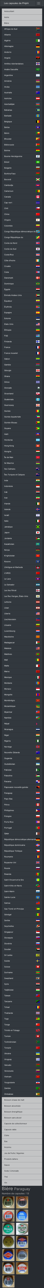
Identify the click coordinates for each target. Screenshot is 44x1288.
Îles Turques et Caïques (14, 474)
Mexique (8, 677)
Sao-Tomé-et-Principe (14, 909)
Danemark (8, 278)
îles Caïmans (9, 469)
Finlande (8, 341)
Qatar (6, 833)
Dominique (9, 283)
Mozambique (9, 706)
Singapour (8, 932)
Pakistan (8, 770)
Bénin (6, 133)
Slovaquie (8, 938)
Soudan (7, 949)
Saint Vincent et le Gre (14, 880)
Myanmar (8, 712)
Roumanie (8, 856)
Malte (6, 666)
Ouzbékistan (9, 764)
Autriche (8, 98)
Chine (6, 214)
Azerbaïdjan (9, 104)
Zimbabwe (8, 1094)
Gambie (7, 365)
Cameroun (8, 191)
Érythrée (8, 307)
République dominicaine (14, 845)
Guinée (7, 411)
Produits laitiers (11, 1159)
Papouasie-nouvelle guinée (16, 787)
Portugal (8, 828)
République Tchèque (13, 851)
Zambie (7, 1088)
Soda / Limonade (11, 1171)
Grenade (8, 388)
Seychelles (9, 926)
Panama (7, 781)
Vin (5, 1182)
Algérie (7, 40)
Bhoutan (7, 139)
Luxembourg (9, 631)
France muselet (11, 353)
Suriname (8, 972)
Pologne (7, 816)
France (7, 347)
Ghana (7, 376)
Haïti (6, 434)
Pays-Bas (8, 799)
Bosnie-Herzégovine (13, 156)
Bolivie (7, 150)
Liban (6, 608)
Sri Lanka (8, 955)
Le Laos (7, 579)
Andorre (7, 52)
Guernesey (9, 405)
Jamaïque (8, 527)
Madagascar (9, 642)
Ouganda (8, 758)
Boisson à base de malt (14, 1100)
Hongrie (7, 451)
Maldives (8, 654)
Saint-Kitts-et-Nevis (13, 886)
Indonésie (8, 486)
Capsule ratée (10, 1129)
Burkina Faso (10, 173)
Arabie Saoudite (11, 69)
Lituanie (7, 625)
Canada (7, 197)
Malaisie (7, 648)
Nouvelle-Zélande (12, 752)
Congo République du (13, 237)
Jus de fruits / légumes (14, 1153)
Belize (7, 127)
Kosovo (7, 561)
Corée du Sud (10, 249)
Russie (7, 868)
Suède (7, 961)
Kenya (7, 550)
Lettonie (7, 602)
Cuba (6, 272)
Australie (8, 92)
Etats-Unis (8, 324)
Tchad (7, 1007)
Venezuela (8, 1071)
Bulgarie (7, 168)
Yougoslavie (9, 1082)
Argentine (8, 75)
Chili (6, 208)
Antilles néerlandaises (13, 64)
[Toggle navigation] (38, 3)
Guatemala (8, 399)
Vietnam (7, 1076)
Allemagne (8, 46)
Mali (6, 660)
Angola (7, 58)
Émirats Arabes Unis (13, 295)
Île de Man (8, 457)
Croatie (7, 266)
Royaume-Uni (10, 862)
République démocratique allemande (20, 839)
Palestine (8, 775)
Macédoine (9, 637)
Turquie (7, 1048)
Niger (6, 735)
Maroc (7, 671)
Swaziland (8, 978)
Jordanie (8, 538)
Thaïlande (8, 1013)
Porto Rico (8, 822)
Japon (7, 532)
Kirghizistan (9, 555)
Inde (6, 480)
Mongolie (8, 694)
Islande (7, 509)
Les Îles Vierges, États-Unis (16, 596)
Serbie (7, 920)
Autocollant (9, 11)
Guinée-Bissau (10, 422)
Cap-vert (8, 202)
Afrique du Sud (10, 29)
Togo (6, 1019)
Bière (6, 23)
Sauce (7, 1165)
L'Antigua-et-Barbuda (13, 567)
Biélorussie (9, 145)
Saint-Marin (9, 891)
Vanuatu (7, 1065)
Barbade (7, 116)
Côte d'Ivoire (9, 260)
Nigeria (7, 741)
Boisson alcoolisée (12, 1106)
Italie (6, 521)
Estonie (7, 318)
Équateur (8, 301)
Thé (6, 1177)
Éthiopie (7, 330)
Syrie (6, 984)
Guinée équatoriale (12, 417)
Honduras (8, 440)
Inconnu (7, 1147)
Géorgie (7, 370)
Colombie (8, 226)
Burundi (7, 179)
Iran (6, 498)
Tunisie (7, 1036)
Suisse (7, 967)
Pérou (7, 804)
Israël (6, 515)
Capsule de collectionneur (15, 1123)
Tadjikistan (9, 990)
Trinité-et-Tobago (12, 1030)
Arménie (8, 81)
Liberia (7, 613)
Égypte (7, 289)
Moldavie (8, 683)
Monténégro (9, 700)
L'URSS (7, 573)
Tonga (7, 1024)
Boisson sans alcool (12, 1118)
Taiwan (7, 995)
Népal (6, 723)
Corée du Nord (10, 243)
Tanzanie (8, 1001)
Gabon (7, 359)
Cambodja (8, 185)
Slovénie (8, 943)
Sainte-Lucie (9, 897)
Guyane (7, 428)
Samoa (7, 903)
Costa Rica (8, 254)
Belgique (8, 121)
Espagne (8, 312)
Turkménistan (10, 1042)
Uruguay (8, 1059)
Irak (5, 492)
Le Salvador (9, 584)
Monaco (7, 689)
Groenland (8, 393)
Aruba (6, 87)
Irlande (7, 503)
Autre (6, 17)
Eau (5, 1141)
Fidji (6, 336)
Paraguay (8, 793)
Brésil (6, 162)
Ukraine (7, 1053)
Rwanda (7, 874)
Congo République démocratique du (20, 231)
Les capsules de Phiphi (16, 3)
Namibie (7, 718)
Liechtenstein (10, 619)
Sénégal (7, 914)
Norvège (8, 747)
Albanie (7, 35)
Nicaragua (8, 729)
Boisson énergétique (13, 1112)
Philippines (9, 810)
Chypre (7, 220)
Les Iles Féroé (10, 590)
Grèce (7, 382)
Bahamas (8, 110)
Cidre (6, 1135)
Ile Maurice (9, 463)
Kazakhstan (9, 544)
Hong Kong (9, 446)
